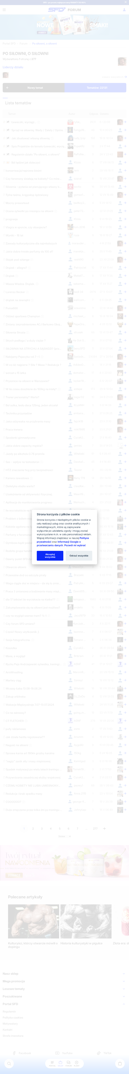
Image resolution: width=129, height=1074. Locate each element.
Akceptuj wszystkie (50, 555)
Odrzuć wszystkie (79, 555)
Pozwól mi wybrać (75, 545)
